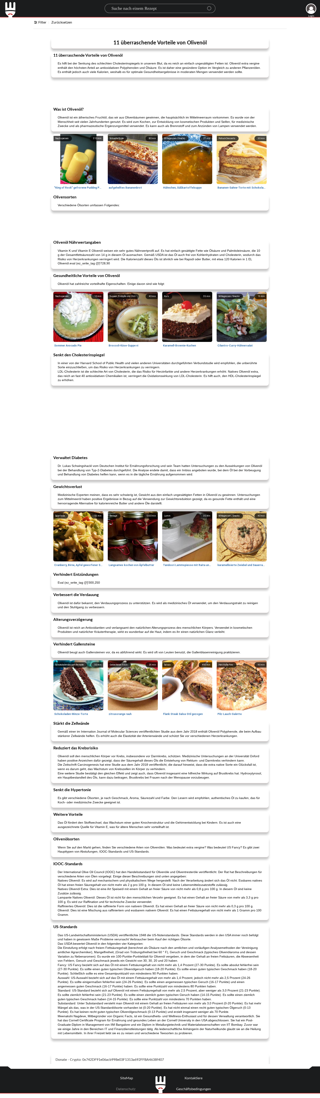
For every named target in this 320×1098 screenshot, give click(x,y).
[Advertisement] (160, 92)
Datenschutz (125, 1089)
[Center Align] (210, 6)
